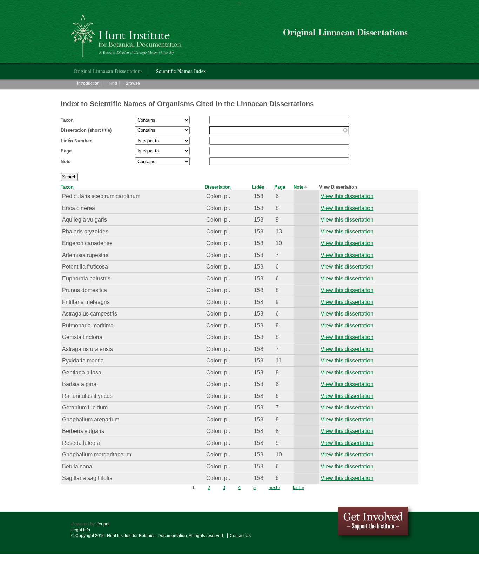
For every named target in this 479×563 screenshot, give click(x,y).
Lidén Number (76, 140)
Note (65, 161)
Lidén (258, 187)
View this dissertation (347, 196)
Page (66, 151)
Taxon (67, 120)
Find (113, 83)
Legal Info (80, 530)
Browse (133, 83)
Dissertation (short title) (86, 130)
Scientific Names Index (181, 70)
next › (274, 487)
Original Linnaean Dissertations (108, 70)
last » (298, 487)
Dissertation (218, 187)
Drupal (102, 524)
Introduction (88, 83)
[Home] (127, 33)
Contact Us (240, 535)
